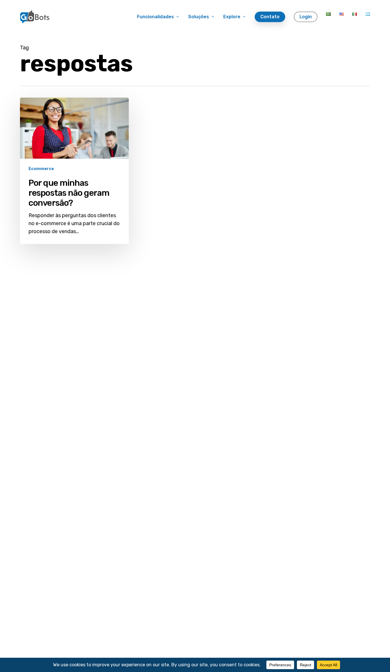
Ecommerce (41, 168)
